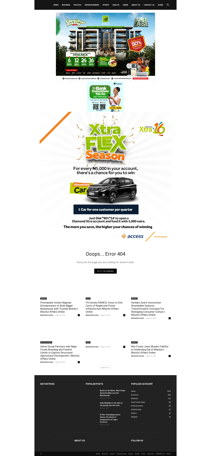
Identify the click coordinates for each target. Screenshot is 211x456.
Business (66, 5)
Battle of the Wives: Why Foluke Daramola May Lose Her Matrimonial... (112, 393)
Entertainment (92, 5)
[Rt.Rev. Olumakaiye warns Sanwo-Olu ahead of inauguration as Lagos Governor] (92, 417)
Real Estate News (46, 342)
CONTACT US (149, 5)
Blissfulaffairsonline (46, 315)
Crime (125, 5)
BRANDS (43, 298)
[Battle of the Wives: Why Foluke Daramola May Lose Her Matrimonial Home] (92, 393)
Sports (106, 5)
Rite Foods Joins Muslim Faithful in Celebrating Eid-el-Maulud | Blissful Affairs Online (149, 349)
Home (160, 5)
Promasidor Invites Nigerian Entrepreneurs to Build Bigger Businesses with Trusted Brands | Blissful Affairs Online (59, 307)
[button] (168, 5)
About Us (136, 5)
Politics (77, 5)
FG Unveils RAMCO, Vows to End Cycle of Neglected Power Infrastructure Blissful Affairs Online (104, 307)
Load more (104, 367)
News (55, 5)
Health (115, 5)
